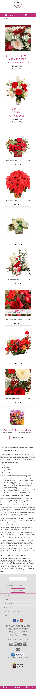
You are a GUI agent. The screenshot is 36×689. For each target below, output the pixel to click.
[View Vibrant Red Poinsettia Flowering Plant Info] (18, 183)
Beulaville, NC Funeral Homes (12, 673)
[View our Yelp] (21, 622)
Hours (31, 687)
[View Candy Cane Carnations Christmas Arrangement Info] (18, 263)
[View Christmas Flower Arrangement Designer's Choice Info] (18, 38)
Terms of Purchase (18, 682)
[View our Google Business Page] (18, 622)
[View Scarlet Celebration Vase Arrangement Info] (18, 144)
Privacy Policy (5, 682)
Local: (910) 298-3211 (18, 635)
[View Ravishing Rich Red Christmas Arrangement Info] (18, 342)
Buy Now (17, 68)
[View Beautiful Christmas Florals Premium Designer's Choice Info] (18, 302)
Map (18, 687)
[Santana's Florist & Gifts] (18, 10)
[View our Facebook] (14, 622)
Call (6, 687)
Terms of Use (31, 682)
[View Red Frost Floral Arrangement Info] (18, 91)
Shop (10, 14)
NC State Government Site (27, 679)
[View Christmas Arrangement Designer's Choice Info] (18, 382)
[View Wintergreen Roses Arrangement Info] (18, 223)
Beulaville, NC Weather (8, 679)
